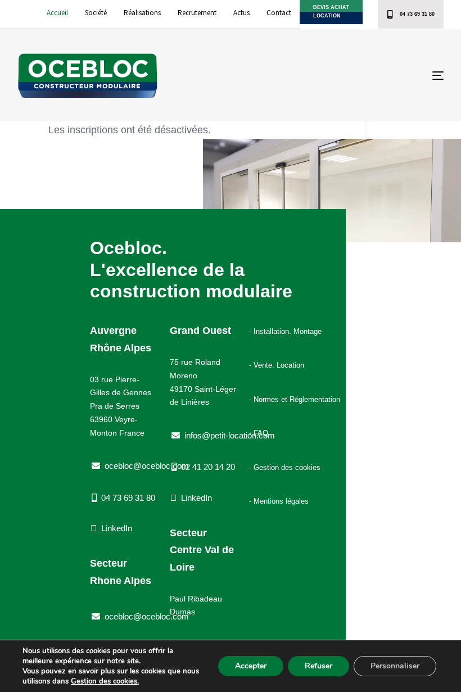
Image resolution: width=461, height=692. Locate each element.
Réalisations (142, 12)
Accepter (250, 666)
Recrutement (197, 12)
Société (96, 12)
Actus (241, 12)
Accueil (57, 12)
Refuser (318, 666)
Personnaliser (394, 666)
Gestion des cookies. (105, 681)
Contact (278, 12)
